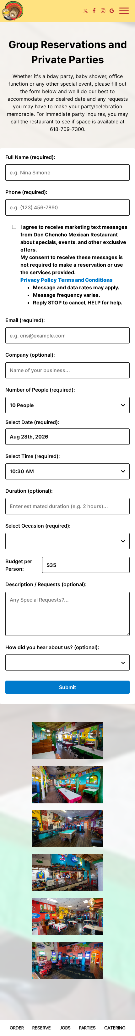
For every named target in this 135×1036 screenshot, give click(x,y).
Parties (87, 1028)
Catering (114, 1028)
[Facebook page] (94, 11)
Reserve (41, 1028)
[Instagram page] (103, 11)
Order (17, 1028)
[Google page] (111, 11)
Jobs (65, 1028)
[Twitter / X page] (85, 11)
